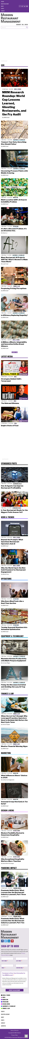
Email (3, 967)
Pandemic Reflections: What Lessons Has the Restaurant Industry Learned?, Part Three (13, 892)
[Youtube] (27, 6)
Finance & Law (16, 286)
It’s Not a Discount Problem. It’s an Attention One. (14, 230)
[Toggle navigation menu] (26, 1036)
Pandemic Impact (17, 888)
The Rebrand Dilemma (10, 403)
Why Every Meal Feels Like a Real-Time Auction (12, 602)
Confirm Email (19, 967)
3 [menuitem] (12, 352)
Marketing (15, 197)
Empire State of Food (9, 426)
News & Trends (17, 89)
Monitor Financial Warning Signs (14, 746)
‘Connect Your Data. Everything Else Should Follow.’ (13, 143)
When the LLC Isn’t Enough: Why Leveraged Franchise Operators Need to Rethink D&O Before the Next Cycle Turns (14, 719)
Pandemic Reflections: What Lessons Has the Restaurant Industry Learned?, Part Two (12, 921)
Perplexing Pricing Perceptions (13, 288)
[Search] (27, 27)
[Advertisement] (14, 45)
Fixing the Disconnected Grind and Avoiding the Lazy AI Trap (13, 686)
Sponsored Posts (17, 483)
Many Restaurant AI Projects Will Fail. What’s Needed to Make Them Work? (14, 259)
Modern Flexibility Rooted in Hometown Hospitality (12, 834)
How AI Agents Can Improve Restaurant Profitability (12, 487)
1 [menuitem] (11, 352)
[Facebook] (20, 6)
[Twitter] (22, 6)
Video (15, 376)
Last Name (18, 961)
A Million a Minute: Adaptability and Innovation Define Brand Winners (14, 344)
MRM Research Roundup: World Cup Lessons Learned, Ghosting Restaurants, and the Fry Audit (14, 103)
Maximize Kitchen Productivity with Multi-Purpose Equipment (13, 660)
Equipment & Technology (19, 139)
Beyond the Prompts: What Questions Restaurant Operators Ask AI (12, 542)
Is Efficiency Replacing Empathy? (14, 315)
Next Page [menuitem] (15, 352)
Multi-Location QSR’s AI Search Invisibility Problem (14, 201)
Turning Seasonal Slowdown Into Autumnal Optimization (14, 628)
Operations (15, 226)
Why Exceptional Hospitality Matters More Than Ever (12, 860)
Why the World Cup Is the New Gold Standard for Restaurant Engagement (13, 570)
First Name (4, 961)
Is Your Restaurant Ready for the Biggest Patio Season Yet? (14, 511)
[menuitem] (2, 1)
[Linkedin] (25, 6)
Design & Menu (16, 830)
